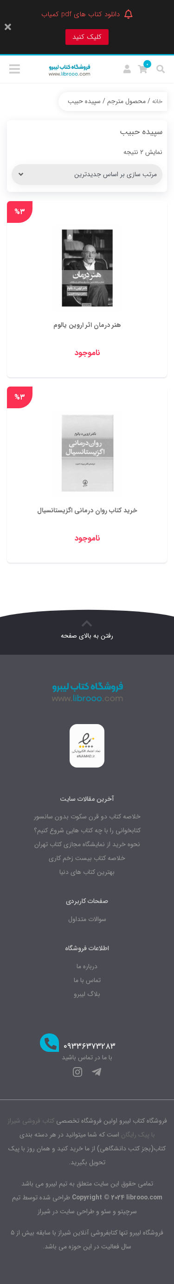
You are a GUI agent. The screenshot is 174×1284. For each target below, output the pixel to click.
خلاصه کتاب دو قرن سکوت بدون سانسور (87, 816)
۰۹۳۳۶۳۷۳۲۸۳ (90, 1046)
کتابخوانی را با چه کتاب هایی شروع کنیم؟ (87, 830)
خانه (157, 101)
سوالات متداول (87, 919)
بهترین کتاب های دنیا (87, 872)
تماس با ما (87, 980)
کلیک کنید (87, 37)
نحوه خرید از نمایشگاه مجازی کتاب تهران (87, 844)
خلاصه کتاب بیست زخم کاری (87, 858)
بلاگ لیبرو (87, 994)
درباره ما (87, 966)
